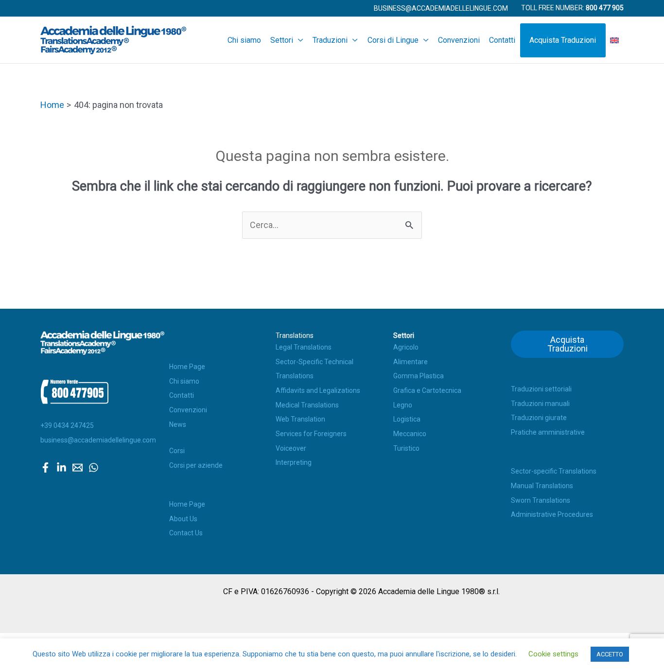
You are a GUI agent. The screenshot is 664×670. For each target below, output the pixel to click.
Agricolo (406, 347)
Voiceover (291, 448)
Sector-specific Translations (553, 471)
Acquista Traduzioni (562, 40)
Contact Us (186, 533)
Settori (281, 40)
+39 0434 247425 (67, 425)
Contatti (502, 40)
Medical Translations (307, 405)
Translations (295, 335)
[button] (440, 8)
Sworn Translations (540, 500)
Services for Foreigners (311, 434)
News (177, 424)
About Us (183, 519)
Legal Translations (304, 347)
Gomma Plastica (418, 376)
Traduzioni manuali (540, 403)
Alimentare (410, 362)
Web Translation (300, 419)
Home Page (187, 366)
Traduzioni (330, 40)
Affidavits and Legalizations (318, 390)
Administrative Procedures (552, 514)
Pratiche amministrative (548, 432)
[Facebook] (45, 467)
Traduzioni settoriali (541, 389)
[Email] (77, 467)
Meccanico (409, 434)
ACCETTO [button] (609, 654)
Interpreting (294, 462)
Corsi (177, 451)
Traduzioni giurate (539, 418)
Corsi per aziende (196, 465)
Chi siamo (244, 40)
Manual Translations (542, 486)
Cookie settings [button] (553, 654)
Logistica (406, 419)
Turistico (406, 448)
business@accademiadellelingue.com (98, 440)
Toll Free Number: (572, 8)
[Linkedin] (61, 467)
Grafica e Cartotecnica (427, 390)
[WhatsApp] (93, 467)
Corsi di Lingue (393, 40)
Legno (402, 405)
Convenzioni (459, 40)
